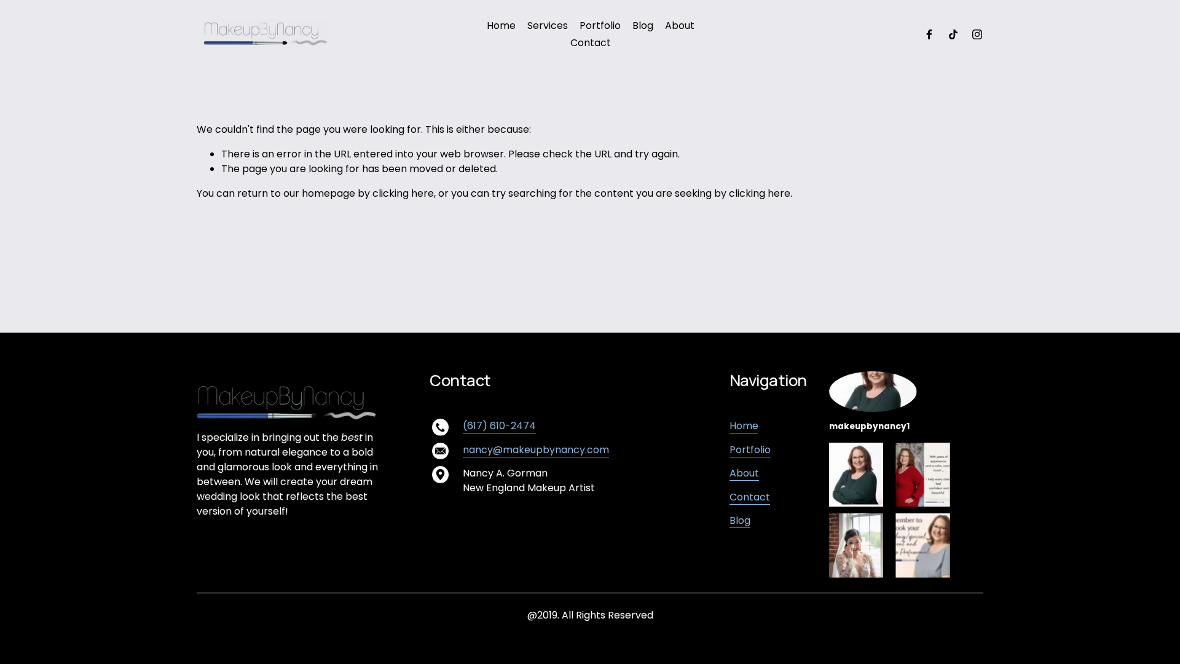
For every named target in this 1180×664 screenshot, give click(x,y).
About (679, 25)
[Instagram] (977, 34)
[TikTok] (953, 34)
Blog (642, 25)
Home (501, 25)
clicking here (403, 193)
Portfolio (600, 25)
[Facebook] (929, 34)
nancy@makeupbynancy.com (536, 450)
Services (547, 25)
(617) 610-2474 (499, 426)
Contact (590, 43)
